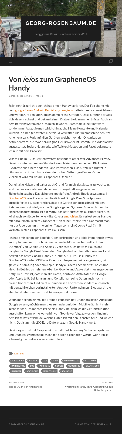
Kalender (16, 371)
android (33, 360)
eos (32, 366)
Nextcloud (32, 371)
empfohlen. (71, 216)
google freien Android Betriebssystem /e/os (44, 110)
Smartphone (50, 371)
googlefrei (74, 366)
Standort (67, 371)
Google (59, 366)
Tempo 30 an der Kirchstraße (25, 385)
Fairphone (44, 366)
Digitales (19, 353)
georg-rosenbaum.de (61, 23)
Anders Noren (96, 424)
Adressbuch (17, 360)
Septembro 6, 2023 (20, 95)
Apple (55, 360)
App (45, 360)
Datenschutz (18, 366)
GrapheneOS (17, 198)
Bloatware (90, 360)
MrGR (39, 95)
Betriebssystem (71, 360)
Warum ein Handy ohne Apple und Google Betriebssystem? (89, 387)
